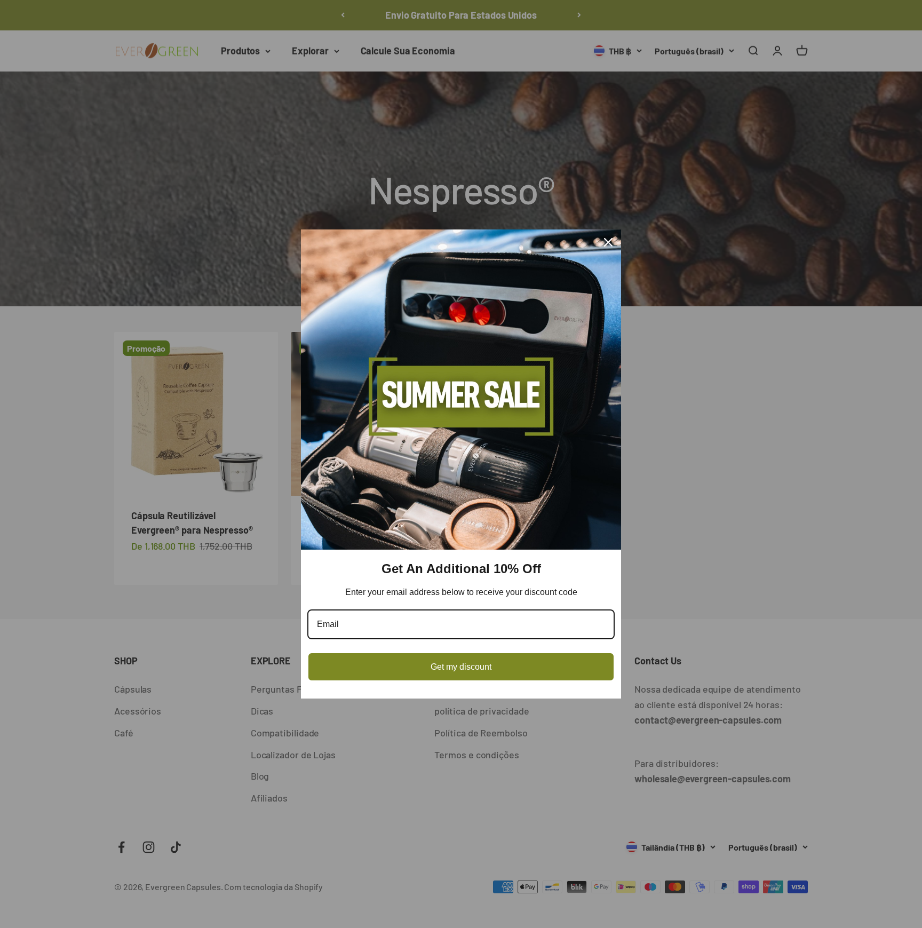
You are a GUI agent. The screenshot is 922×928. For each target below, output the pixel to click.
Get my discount (461, 666)
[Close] (608, 242)
